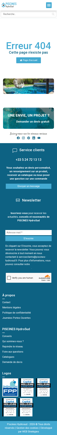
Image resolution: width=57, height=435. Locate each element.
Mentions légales (11, 307)
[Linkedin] (33, 138)
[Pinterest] (28, 138)
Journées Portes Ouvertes (16, 317)
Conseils (7, 336)
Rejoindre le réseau (12, 346)
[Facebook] (18, 138)
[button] (49, 5)
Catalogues (8, 356)
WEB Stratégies (30, 431)
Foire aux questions (12, 351)
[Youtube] (39, 138)
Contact (6, 302)
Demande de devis (12, 362)
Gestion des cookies (27, 427)
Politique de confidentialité (16, 312)
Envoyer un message (28, 186)
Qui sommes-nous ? (13, 341)
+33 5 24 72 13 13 (28, 160)
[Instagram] (23, 138)
